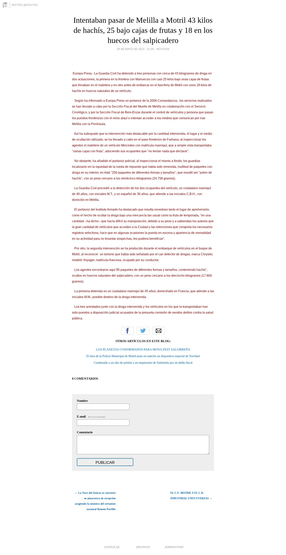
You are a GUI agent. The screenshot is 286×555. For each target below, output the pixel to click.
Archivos (143, 547)
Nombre (82, 400)
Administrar (174, 547)
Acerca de (112, 547)
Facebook (127, 331)
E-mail (91, 416)
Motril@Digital (25, 4)
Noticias (162, 49)
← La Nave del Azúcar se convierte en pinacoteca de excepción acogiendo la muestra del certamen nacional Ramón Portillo (95, 501)
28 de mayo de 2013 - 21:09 (135, 49)
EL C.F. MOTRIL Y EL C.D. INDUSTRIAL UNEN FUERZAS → (191, 495)
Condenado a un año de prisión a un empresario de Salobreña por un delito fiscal (143, 362)
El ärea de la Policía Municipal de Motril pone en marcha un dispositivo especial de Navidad (143, 356)
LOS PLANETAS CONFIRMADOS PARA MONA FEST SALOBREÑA (143, 349)
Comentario (85, 432)
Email (158, 331)
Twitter (143, 331)
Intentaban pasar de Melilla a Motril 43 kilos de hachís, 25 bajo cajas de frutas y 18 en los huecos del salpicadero (143, 30)
